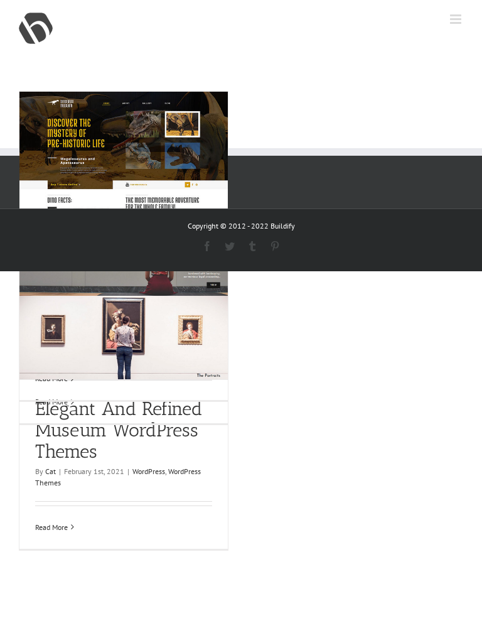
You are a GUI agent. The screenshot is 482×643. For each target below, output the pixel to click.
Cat (50, 471)
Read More (51, 527)
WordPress (148, 471)
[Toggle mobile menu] (456, 19)
